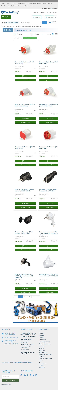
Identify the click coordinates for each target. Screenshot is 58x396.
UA (42, 8)
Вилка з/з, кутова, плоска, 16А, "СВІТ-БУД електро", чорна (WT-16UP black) (24, 275)
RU (44, 8)
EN (46, 8)
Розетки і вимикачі (26, 26)
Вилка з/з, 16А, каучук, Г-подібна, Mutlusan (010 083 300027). (24, 190)
